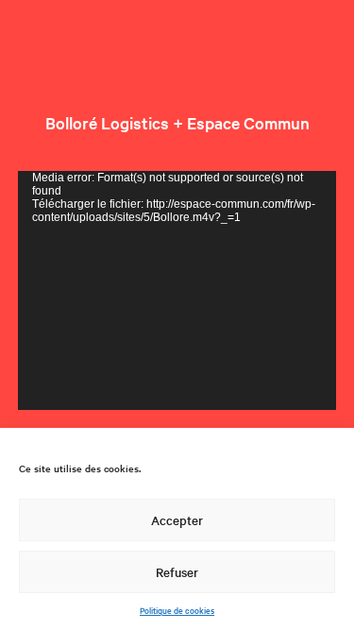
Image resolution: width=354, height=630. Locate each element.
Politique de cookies (177, 609)
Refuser (177, 572)
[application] (177, 290)
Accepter (177, 520)
